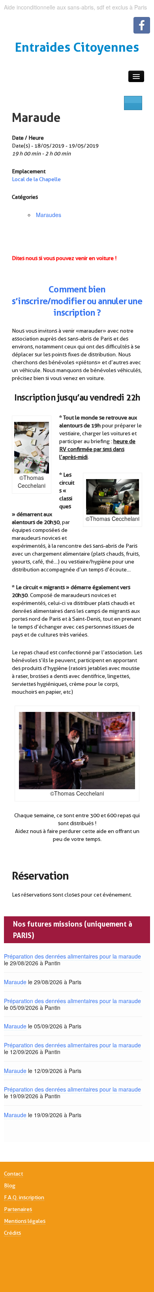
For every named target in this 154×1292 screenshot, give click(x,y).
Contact (13, 1173)
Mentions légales (24, 1221)
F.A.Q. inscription (24, 1197)
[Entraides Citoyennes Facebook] (141, 25)
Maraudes (48, 215)
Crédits (12, 1233)
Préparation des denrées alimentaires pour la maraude (72, 956)
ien (99, 289)
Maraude (36, 117)
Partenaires (18, 1209)
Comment (67, 289)
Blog (9, 1185)
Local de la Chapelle (36, 179)
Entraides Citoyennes (77, 47)
